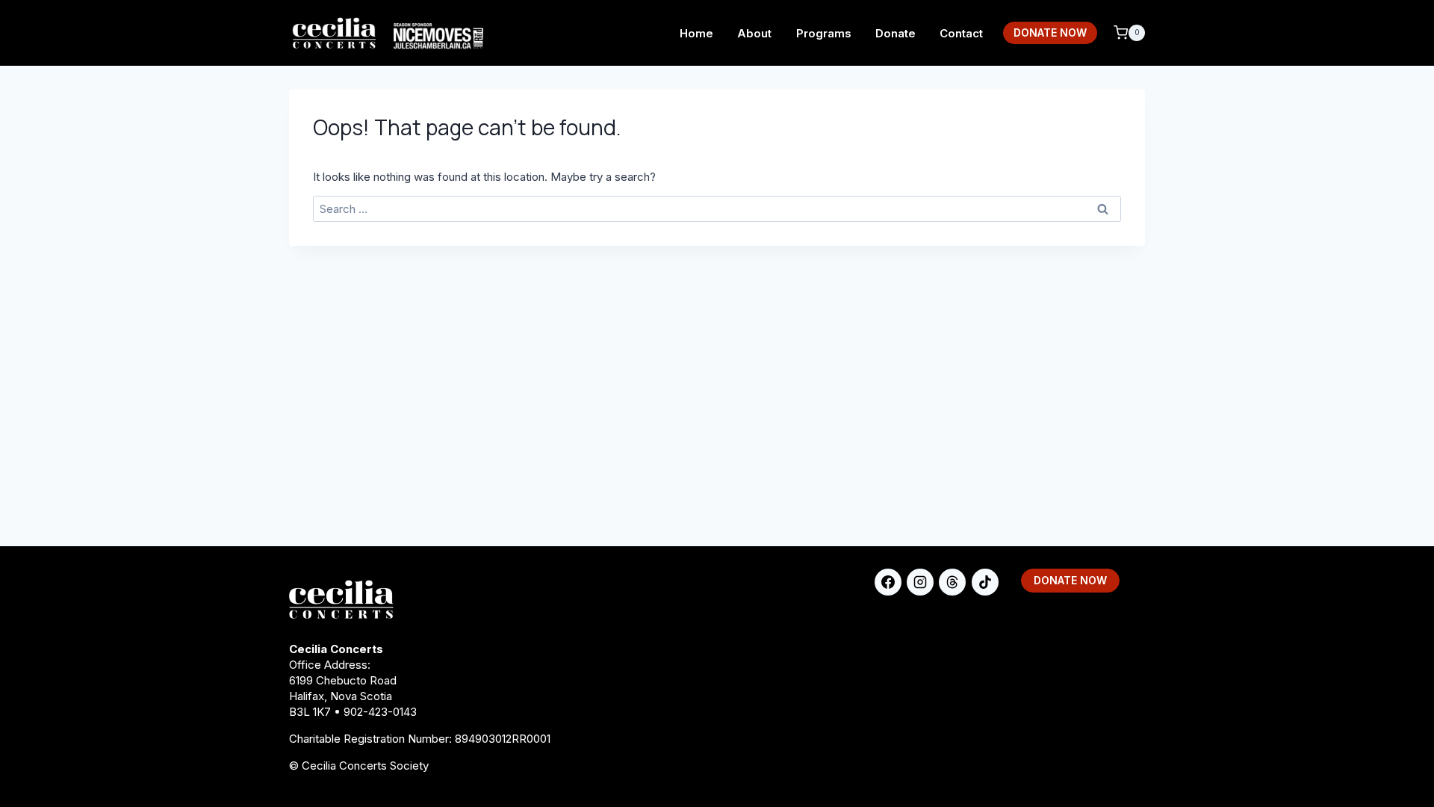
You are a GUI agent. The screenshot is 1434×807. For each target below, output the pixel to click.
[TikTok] (985, 582)
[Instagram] (920, 582)
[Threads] (952, 582)
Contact (961, 33)
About (754, 33)
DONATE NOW (1050, 32)
